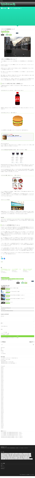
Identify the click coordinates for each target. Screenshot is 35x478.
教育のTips (8, 277)
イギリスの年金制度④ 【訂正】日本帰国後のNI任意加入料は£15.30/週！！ (10, 432)
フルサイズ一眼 (20, 453)
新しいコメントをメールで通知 (5, 333)
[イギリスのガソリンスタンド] (3, 303)
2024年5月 (2, 372)
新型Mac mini (5, 453)
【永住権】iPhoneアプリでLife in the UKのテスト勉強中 (13, 291)
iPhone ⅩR (29, 456)
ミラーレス (16, 453)
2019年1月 (2, 408)
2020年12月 (2, 389)
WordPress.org (2, 468)
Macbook (15, 456)
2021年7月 (2, 384)
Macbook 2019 (12, 456)
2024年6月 (2, 371)
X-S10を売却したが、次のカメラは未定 (5, 359)
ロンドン (13, 453)
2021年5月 (2, 385)
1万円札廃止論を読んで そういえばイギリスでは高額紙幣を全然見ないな (5, 270)
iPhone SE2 (5, 457)
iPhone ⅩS (26, 456)
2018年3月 (2, 421)
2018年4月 (2, 420)
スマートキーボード (25, 453)
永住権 (2, 453)
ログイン (2, 464)
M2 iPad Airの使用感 (3, 360)
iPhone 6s (9, 457)
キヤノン (30, 453)
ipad (21, 457)
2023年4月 (2, 375)
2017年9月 (2, 426)
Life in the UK (18, 456)
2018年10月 (2, 412)
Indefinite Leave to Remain (26, 457)
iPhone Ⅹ (2, 457)
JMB (21, 456)
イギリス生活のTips (4, 277)
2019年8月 (2, 399)
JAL (23, 456)
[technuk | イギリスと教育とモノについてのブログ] (8, 4)
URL (2, 329)
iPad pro (19, 457)
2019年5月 (2, 403)
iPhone (12, 457)
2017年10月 (2, 425)
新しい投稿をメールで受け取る (5, 334)
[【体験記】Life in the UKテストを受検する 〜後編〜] (3, 289)
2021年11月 (2, 380)
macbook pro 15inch (3, 456)
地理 (7, 453)
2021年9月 (2, 381)
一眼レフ (10, 453)
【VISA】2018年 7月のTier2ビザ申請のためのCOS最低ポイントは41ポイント (15, 298)
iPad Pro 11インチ (15, 457)
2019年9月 (2, 398)
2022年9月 (2, 376)
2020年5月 (2, 393)
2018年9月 (2, 413)
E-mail (2, 326)
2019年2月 (2, 407)
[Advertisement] (17, 18)
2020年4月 (2, 394)
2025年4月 (2, 367)
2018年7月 (2, 416)
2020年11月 (2, 390)
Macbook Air (8, 456)
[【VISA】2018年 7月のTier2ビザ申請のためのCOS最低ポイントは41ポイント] (3, 299)
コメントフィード (3, 467)
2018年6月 (2, 417)
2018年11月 (2, 411)
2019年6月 (2, 402)
